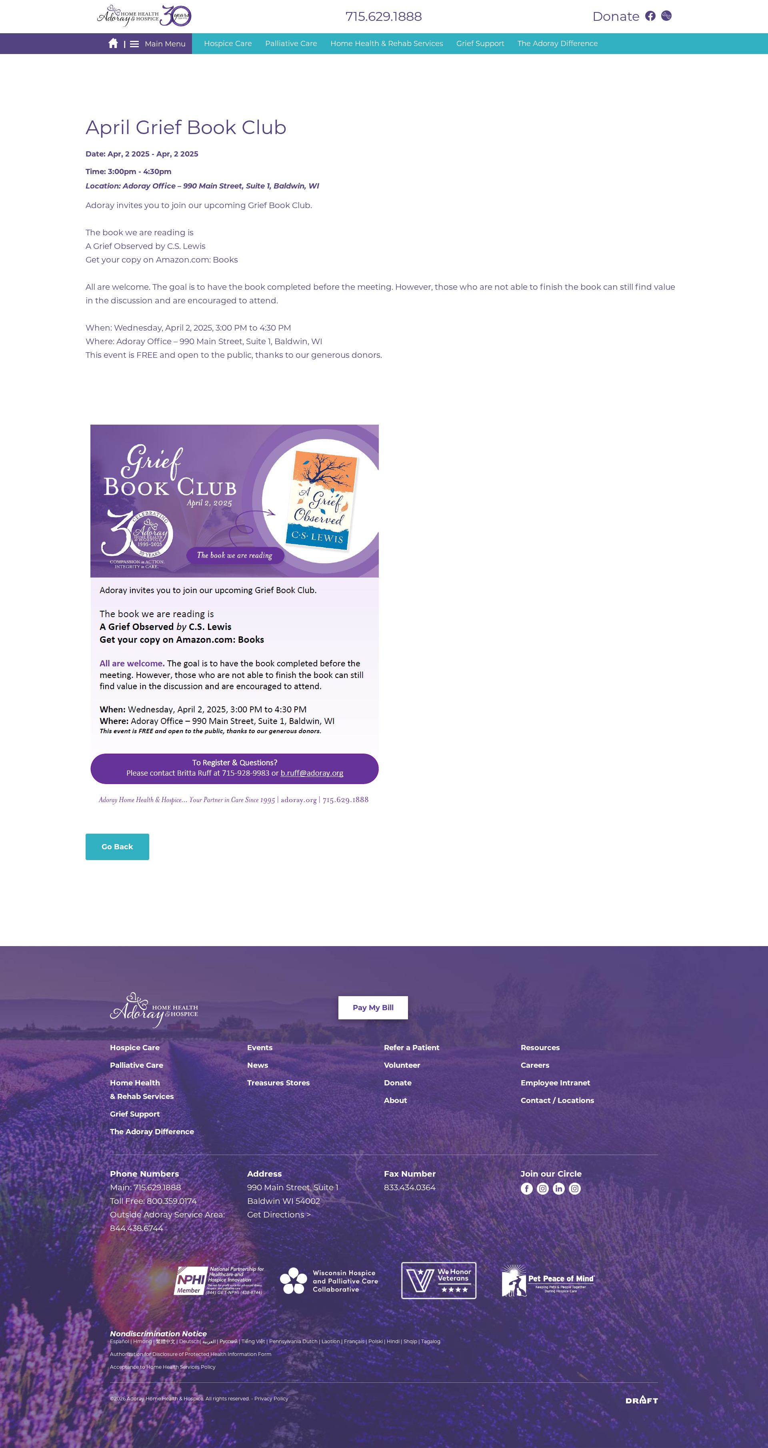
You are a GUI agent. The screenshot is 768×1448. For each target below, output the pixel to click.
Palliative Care (136, 1065)
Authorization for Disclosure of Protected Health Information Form (191, 1354)
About (395, 1100)
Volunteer (402, 1065)
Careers (535, 1065)
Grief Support (135, 1114)
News (257, 1065)
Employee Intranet (555, 1083)
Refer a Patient (412, 1047)
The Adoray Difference (152, 1131)
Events (260, 1047)
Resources (540, 1047)
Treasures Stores (278, 1083)
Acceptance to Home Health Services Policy (163, 1367)
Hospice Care (135, 1047)
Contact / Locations (557, 1100)
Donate (398, 1083)
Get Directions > (279, 1214)
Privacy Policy (271, 1399)
